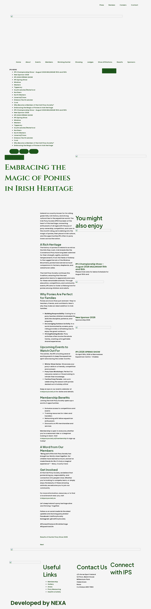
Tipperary (18, 87)
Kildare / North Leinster (23, 100)
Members (49, 62)
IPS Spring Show (20, 80)
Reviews (112, 5)
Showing (78, 62)
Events (38, 62)
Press (102, 5)
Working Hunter (64, 62)
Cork (16, 102)
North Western (20, 95)
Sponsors (131, 62)
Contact (134, 5)
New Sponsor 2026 (21, 75)
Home (18, 62)
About (28, 62)
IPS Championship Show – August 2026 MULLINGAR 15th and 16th (40, 72)
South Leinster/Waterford (24, 90)
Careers (123, 5)
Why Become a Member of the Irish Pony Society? (34, 105)
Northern (17, 92)
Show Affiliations (105, 62)
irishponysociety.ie (47, 392)
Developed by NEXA (38, 603)
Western (17, 85)
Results (120, 62)
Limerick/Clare (20, 97)
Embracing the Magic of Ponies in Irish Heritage (33, 107)
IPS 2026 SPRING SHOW (23, 77)
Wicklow (17, 82)
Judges (90, 62)
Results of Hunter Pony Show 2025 (54, 537)
